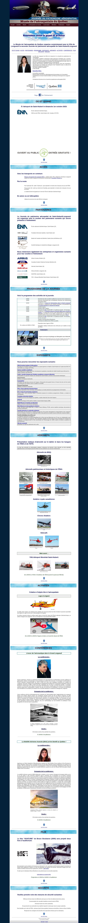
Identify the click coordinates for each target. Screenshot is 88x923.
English (68, 24)
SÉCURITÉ (41, 51)
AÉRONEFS (53, 50)
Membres (54, 24)
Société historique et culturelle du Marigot (49, 305)
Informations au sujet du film (44, 874)
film (45, 309)
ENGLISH (47, 51)
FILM (74, 50)
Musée (24, 24)
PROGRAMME (37, 50)
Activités (19, 24)
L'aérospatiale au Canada (34, 24)
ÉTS (67, 315)
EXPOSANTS (45, 50)
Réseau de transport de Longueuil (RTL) (34, 176)
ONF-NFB (45, 868)
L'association (46, 24)
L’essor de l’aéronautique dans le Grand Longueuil (57, 303)
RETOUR (43, 921)
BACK (46, 921)
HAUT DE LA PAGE (44, 162)
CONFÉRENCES (68, 50)
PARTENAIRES (29, 50)
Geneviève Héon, (37, 71)
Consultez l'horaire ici (56, 178)
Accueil (12, 24)
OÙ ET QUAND (16, 50)
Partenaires (61, 24)
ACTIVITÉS (60, 50)
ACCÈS (22, 50)
